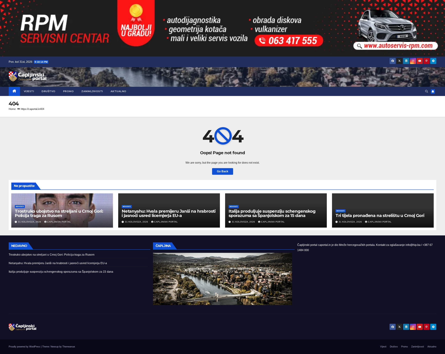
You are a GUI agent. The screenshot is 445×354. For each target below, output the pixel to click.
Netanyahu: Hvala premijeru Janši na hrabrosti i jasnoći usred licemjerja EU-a (169, 213)
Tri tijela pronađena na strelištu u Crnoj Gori (379, 215)
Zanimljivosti (92, 91)
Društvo (48, 91)
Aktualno (118, 91)
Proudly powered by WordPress (25, 346)
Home (12, 108)
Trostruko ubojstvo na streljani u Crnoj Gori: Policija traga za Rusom (59, 213)
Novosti (20, 206)
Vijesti (29, 91)
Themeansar (68, 346)
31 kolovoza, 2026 (30, 222)
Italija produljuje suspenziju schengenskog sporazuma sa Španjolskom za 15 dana (272, 213)
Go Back (222, 171)
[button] (426, 91)
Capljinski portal (59, 222)
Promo (68, 91)
